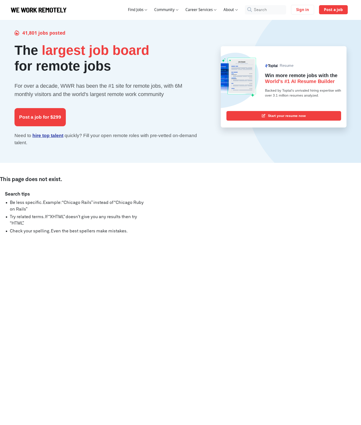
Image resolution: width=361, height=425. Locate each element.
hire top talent (47, 135)
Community (164, 10)
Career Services (199, 10)
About (228, 10)
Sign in (302, 9)
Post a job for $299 (40, 117)
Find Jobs (135, 10)
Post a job (333, 9)
